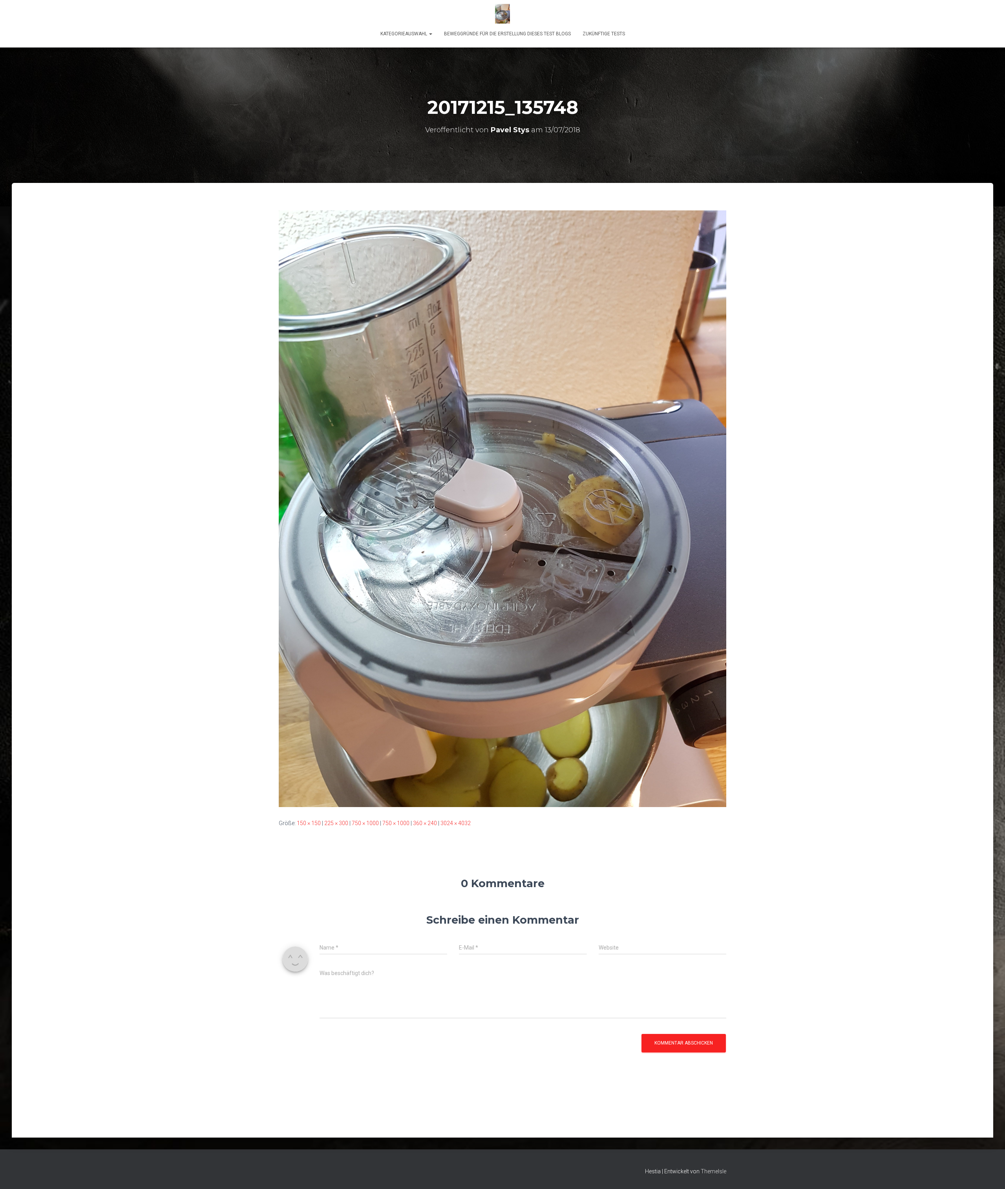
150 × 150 (309, 823)
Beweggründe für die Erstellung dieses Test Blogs (507, 34)
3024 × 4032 (455, 823)
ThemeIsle (713, 1171)
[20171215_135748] (502, 508)
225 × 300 (336, 823)
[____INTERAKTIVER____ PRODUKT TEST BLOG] (502, 14)
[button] (430, 34)
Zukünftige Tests (604, 34)
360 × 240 (425, 823)
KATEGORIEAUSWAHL (404, 34)
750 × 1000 (365, 823)
